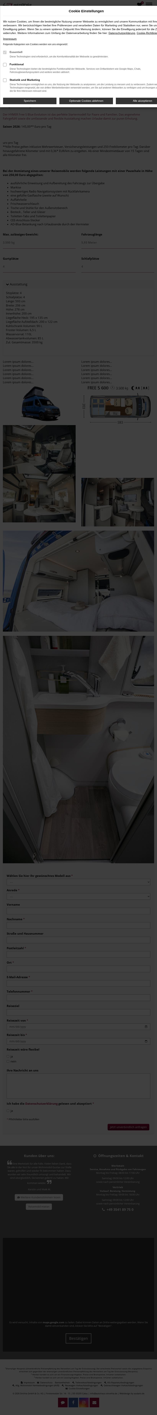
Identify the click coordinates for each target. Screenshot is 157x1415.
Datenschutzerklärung (122, 33)
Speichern (30, 100)
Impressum (10, 38)
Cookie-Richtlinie (147, 33)
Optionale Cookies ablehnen (86, 100)
